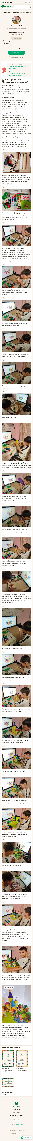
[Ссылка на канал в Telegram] (29, 2)
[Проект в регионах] (7, 2)
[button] (26, 7)
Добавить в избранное (18, 57)
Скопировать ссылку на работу (17, 28)
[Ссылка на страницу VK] (26, 2)
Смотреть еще (16, 48)
